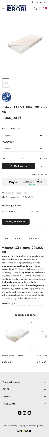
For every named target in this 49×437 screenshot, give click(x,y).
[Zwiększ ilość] (41, 158)
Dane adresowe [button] (11, 382)
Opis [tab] (6, 238)
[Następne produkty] (42, 332)
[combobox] (23, 135)
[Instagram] (24, 413)
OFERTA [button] (7, 396)
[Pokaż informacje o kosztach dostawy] (32, 196)
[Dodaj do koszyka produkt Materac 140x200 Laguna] (30, 348)
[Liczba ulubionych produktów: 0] (39, 8)
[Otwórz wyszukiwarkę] (35, 8)
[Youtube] (29, 413)
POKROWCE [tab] (34, 238)
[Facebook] (20, 413)
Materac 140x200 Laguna (12, 355)
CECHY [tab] (18, 238)
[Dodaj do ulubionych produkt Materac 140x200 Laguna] (31, 323)
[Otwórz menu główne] (3, 8)
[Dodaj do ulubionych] (42, 166)
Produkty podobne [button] (24, 315)
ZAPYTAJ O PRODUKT (15, 221)
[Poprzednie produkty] (6, 332)
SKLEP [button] (6, 389)
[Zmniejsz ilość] (4, 158)
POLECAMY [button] (9, 403)
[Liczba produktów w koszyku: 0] (44, 8)
